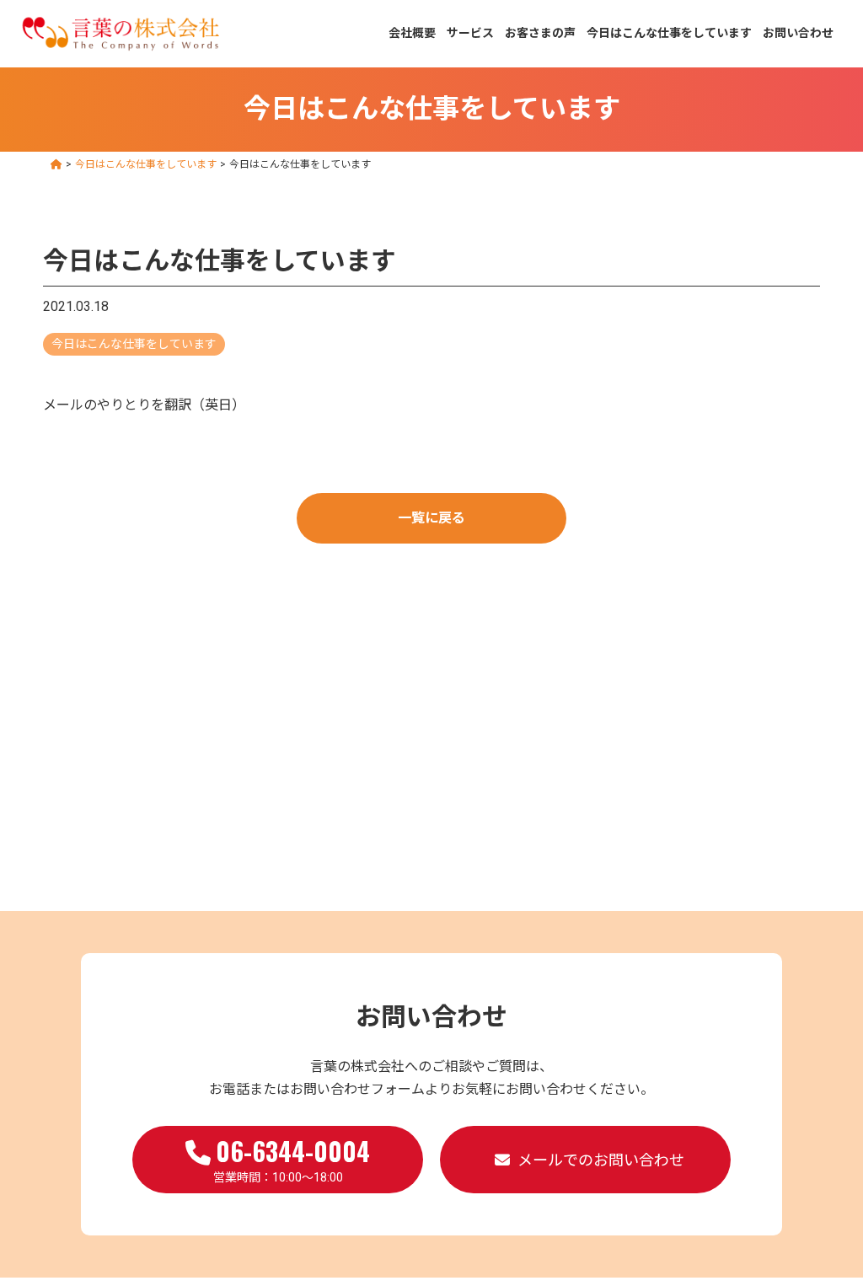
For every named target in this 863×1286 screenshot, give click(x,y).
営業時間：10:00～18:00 (292, 1158)
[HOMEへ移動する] (56, 164)
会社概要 (412, 33)
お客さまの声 (540, 33)
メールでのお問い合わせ (600, 1160)
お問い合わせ (798, 33)
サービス (470, 33)
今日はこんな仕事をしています (669, 33)
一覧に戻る (431, 518)
